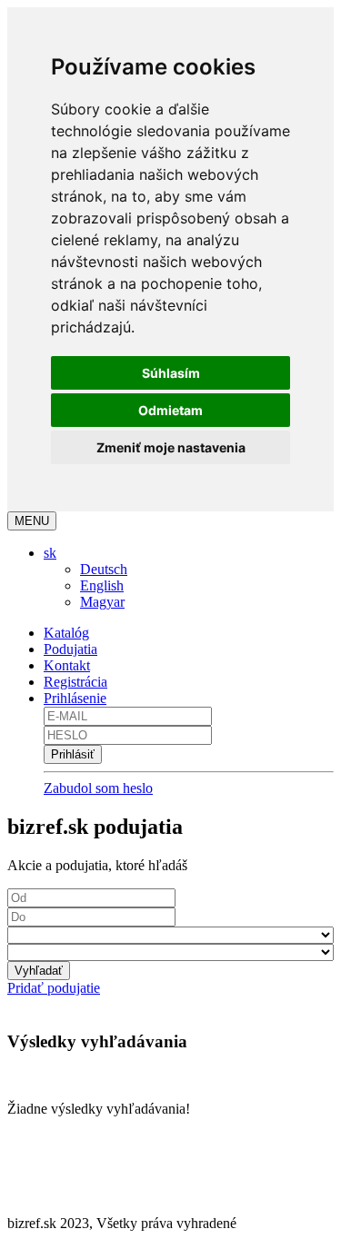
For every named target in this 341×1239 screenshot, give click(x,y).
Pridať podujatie (53, 988)
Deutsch (103, 569)
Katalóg (66, 632)
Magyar (102, 602)
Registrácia (75, 681)
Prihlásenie (75, 698)
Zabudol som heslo (98, 788)
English (102, 585)
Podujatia (70, 649)
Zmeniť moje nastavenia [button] (171, 447)
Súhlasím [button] (171, 373)
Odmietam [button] (170, 410)
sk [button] (50, 552)
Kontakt (67, 665)
